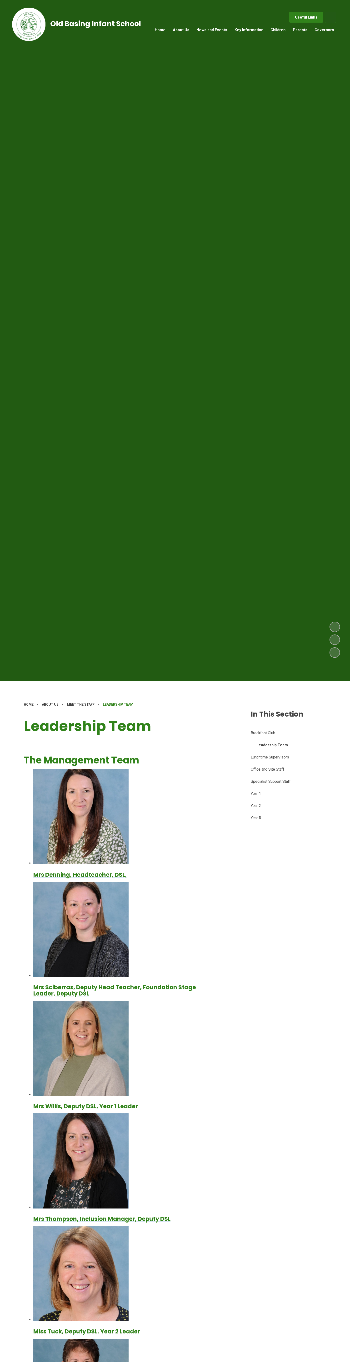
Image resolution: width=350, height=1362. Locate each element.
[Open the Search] (330, 17)
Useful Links (306, 17)
